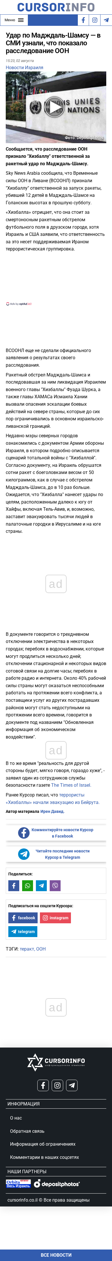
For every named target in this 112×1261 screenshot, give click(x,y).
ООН (41, 949)
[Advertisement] (56, 278)
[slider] (33, 141)
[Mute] (18, 139)
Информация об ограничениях (43, 1144)
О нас (16, 1118)
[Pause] (10, 139)
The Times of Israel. (71, 785)
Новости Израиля (24, 67)
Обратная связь (27, 1131)
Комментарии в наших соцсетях (44, 1157)
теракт (27, 949)
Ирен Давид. (52, 811)
